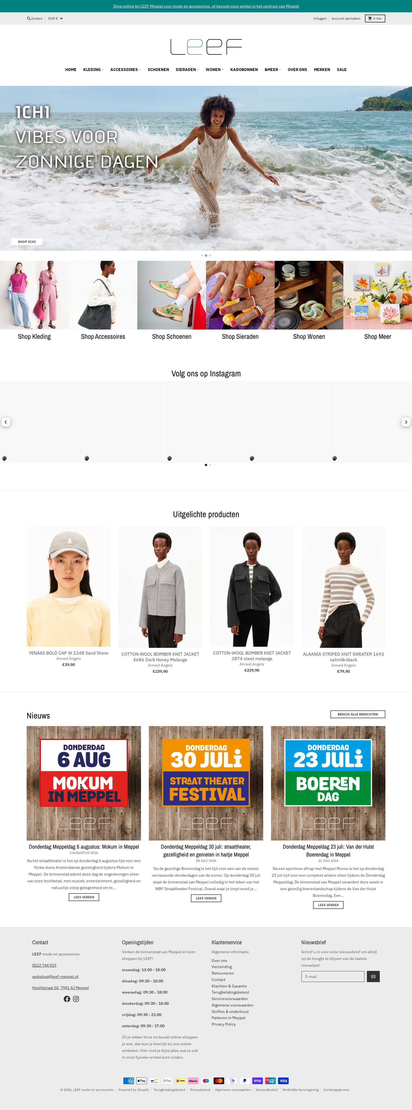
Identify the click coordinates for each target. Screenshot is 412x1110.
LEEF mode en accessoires (93, 1090)
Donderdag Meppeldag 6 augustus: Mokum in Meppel (84, 846)
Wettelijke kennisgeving (301, 1090)
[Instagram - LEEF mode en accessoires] (76, 999)
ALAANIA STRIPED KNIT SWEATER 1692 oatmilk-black (343, 656)
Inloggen (320, 18)
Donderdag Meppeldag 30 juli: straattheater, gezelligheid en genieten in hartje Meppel (206, 850)
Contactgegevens (336, 1090)
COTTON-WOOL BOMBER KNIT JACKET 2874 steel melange (252, 655)
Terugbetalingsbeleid (169, 1090)
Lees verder (84, 897)
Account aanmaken (346, 18)
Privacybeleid (200, 1090)
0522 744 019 (44, 965)
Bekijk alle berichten (358, 714)
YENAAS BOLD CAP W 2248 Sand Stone (68, 653)
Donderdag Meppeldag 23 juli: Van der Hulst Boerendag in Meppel (328, 850)
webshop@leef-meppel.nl (55, 976)
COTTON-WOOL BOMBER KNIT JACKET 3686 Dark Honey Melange (160, 656)
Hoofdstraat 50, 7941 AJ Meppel (60, 987)
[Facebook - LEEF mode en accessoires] (67, 999)
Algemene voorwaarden (233, 1090)
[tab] (202, 255)
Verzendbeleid (267, 1090)
